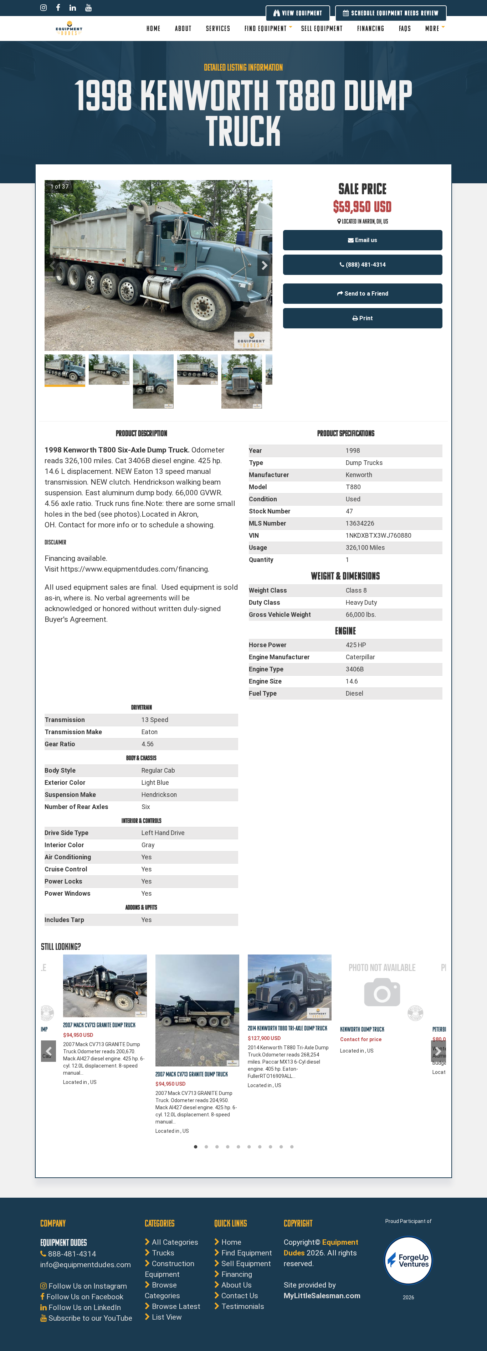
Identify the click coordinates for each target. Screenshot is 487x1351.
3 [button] (216, 1147)
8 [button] (270, 1147)
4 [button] (227, 1147)
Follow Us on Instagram (87, 1286)
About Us (236, 1285)
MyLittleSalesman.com (322, 1295)
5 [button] (238, 1147)
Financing (236, 1274)
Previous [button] (52, 265)
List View (167, 1317)
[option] (158, 265)
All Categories (175, 1242)
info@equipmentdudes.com (85, 1264)
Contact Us (239, 1295)
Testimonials (242, 1306)
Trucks (163, 1253)
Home (231, 1242)
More (432, 28)
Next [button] (264, 265)
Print (365, 318)
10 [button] (291, 1147)
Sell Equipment (246, 1263)
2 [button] (206, 1147)
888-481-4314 (71, 1254)
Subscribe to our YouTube (89, 1318)
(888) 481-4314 (365, 264)
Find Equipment (266, 28)
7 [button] (259, 1147)
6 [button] (248, 1147)
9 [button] (280, 1147)
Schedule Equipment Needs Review (394, 13)
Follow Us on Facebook (84, 1297)
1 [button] (195, 1147)
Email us (365, 240)
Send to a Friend (365, 293)
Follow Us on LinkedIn (84, 1307)
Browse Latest (176, 1306)
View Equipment (301, 13)
